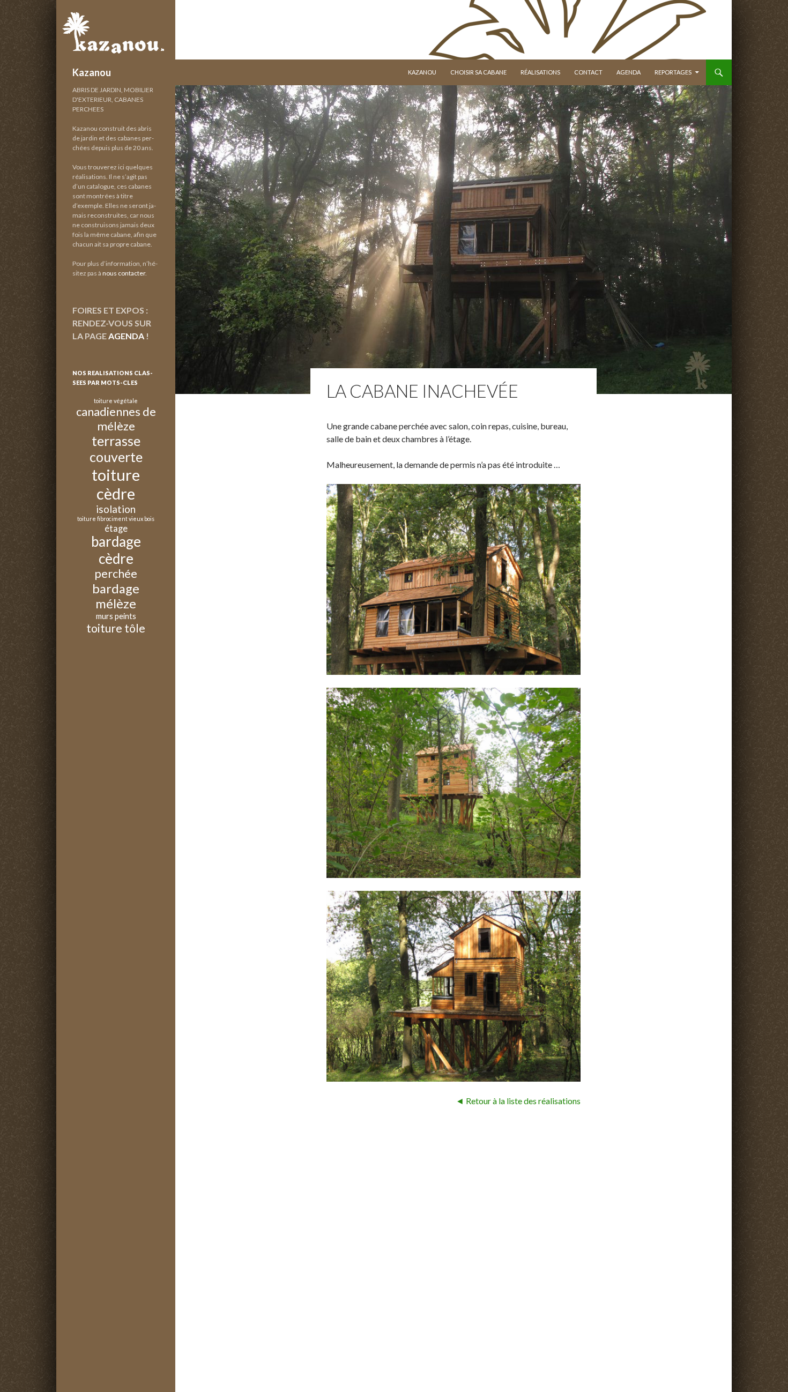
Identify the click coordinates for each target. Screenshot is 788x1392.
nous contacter (123, 273)
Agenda (628, 72)
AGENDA (126, 336)
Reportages (673, 72)
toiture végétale (116, 400)
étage (116, 528)
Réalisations (540, 72)
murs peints (116, 616)
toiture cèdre (116, 484)
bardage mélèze (115, 596)
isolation (116, 509)
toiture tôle (115, 628)
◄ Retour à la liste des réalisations (518, 1101)
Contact (588, 72)
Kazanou (91, 72)
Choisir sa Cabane (478, 72)
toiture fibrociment (102, 518)
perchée (115, 573)
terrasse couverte (116, 449)
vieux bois (141, 518)
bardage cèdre (116, 550)
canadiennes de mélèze (116, 418)
